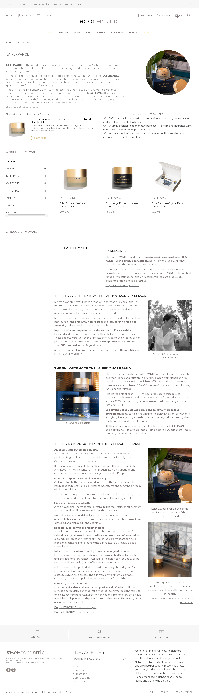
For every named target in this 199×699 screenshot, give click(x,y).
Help (151, 692)
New (50, 32)
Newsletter (85, 652)
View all (31, 152)
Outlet (147, 32)
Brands (133, 32)
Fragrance (117, 32)
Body (77, 32)
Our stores (80, 674)
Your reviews (81, 681)
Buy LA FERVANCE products (122, 285)
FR (7, 15)
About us (78, 666)
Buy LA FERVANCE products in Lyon (75, 607)
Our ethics (79, 670)
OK (124, 658)
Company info (184, 692)
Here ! (79, 4)
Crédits (67, 692)
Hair (88, 32)
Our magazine (81, 678)
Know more (40, 138)
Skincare (63, 32)
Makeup (101, 32)
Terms (164, 692)
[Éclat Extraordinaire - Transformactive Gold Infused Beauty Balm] (17, 129)
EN (11, 15)
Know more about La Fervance (22, 106)
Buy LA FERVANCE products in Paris (75, 612)
